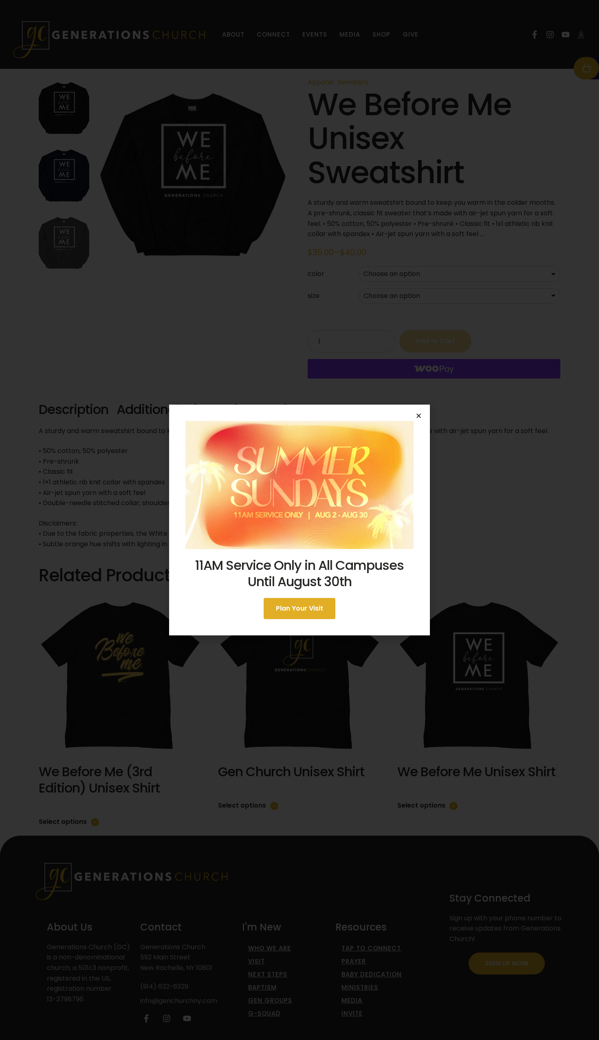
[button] (419, 416)
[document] (299, 520)
